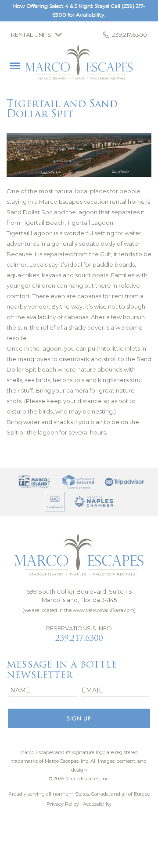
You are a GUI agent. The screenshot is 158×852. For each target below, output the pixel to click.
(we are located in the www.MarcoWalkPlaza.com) (79, 610)
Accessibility (97, 804)
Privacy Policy (63, 804)
